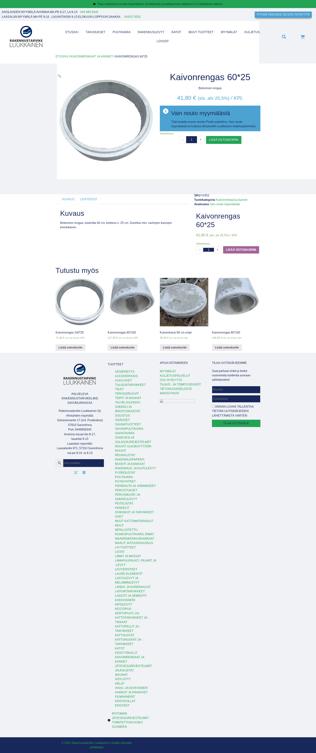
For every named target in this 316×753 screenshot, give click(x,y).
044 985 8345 (89, 12)
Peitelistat (124, 503)
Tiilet (119, 389)
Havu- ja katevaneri (131, 687)
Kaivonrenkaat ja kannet (92, 56)
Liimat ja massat (128, 556)
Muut (119, 525)
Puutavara (122, 32)
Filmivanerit (125, 696)
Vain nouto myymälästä (225, 204)
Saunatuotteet (128, 424)
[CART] (302, 36)
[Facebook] (75, 472)
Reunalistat (125, 455)
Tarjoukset (95, 32)
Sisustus (122, 415)
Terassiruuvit (127, 393)
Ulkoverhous (126, 376)
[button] (284, 36)
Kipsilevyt (123, 604)
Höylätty (123, 679)
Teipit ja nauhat (128, 398)
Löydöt (163, 41)
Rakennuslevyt (151, 32)
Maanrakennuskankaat (134, 538)
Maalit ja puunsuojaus (134, 543)
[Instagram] (83, 472)
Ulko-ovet (123, 380)
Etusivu (71, 32)
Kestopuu (123, 608)
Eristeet (122, 705)
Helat (120, 683)
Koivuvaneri (125, 600)
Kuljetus (252, 32)
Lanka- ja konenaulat (133, 586)
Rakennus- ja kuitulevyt (135, 468)
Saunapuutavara (129, 428)
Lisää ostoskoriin (223, 139)
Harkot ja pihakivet (131, 692)
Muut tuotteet (201, 32)
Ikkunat (121, 674)
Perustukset (126, 490)
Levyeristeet (126, 569)
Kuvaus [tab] (68, 199)
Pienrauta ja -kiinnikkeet (135, 485)
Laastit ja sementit (131, 595)
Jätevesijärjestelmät (133, 666)
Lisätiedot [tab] (88, 199)
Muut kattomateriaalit (134, 521)
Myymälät (229, 32)
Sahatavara (125, 433)
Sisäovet (122, 420)
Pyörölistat (125, 472)
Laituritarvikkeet (130, 591)
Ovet (119, 516)
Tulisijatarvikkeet (130, 384)
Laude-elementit (129, 573)
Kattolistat (124, 635)
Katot (176, 32)
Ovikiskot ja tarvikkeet (134, 512)
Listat (120, 551)
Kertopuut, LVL (127, 613)
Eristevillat (125, 701)
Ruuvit (120, 450)
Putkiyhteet (125, 481)
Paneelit (122, 507)
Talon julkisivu (127, 402)
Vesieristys (125, 371)
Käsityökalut (126, 652)
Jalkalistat (124, 670)
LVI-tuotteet (125, 547)
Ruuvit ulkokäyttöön (133, 446)
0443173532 (132, 16)
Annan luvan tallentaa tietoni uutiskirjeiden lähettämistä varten (233, 411)
